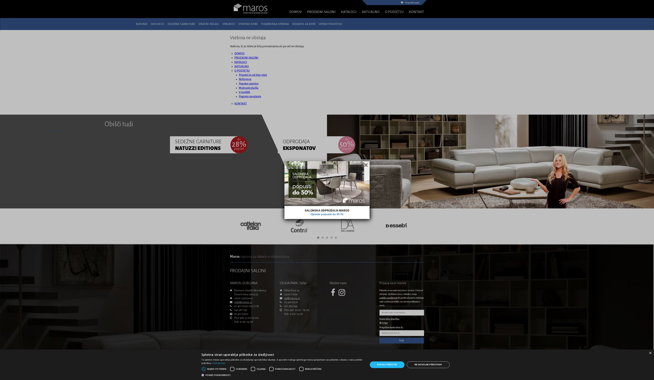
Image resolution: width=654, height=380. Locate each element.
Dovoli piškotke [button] (387, 364)
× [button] (650, 353)
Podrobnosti (219, 363)
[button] (282, 375)
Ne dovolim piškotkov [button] (428, 364)
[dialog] (327, 364)
